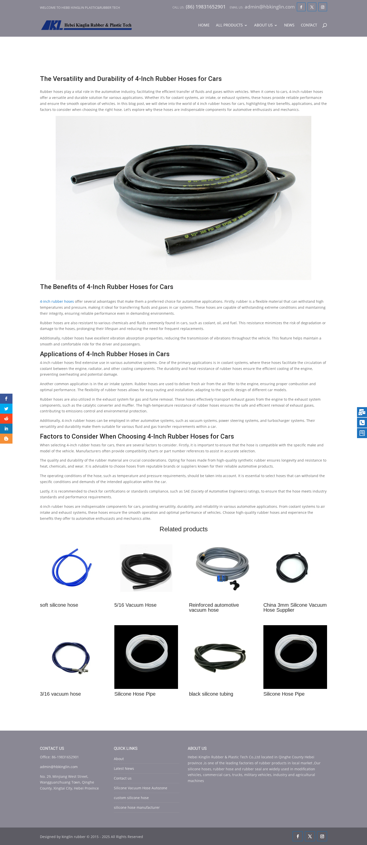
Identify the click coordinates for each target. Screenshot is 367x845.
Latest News (124, 768)
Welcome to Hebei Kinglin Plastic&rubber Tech (80, 7)
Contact (309, 25)
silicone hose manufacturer (137, 807)
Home (203, 25)
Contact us (123, 778)
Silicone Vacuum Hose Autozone (140, 788)
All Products (229, 25)
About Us (263, 25)
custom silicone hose (131, 797)
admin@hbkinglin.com (59, 766)
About (119, 758)
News (289, 25)
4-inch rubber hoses (57, 301)
